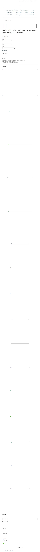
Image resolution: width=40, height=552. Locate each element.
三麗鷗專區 (26, 12)
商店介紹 (16, 9)
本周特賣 (23, 9)
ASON (29, 9)
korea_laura (5, 540)
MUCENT (32, 12)
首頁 (12, 9)
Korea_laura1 (5, 543)
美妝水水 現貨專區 (9, 14)
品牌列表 (33, 10)
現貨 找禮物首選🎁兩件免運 (25, 10)
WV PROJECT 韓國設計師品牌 (29, 14)
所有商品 (20, 15)
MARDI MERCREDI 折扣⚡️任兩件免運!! (12, 10)
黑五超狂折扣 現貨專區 (18, 14)
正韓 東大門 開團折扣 (19, 12)
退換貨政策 (5, 533)
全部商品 (5, 20)
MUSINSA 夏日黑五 (10, 12)
